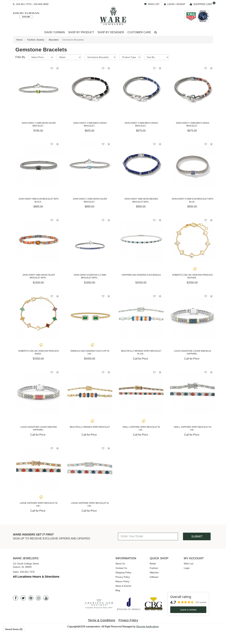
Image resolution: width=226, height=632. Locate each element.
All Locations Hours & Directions (36, 576)
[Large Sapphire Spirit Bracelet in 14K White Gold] (90, 468)
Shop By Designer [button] (110, 32)
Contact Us (121, 568)
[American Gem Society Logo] (99, 603)
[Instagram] (38, 598)
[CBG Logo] (153, 603)
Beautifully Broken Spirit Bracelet (90, 427)
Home (19, 39)
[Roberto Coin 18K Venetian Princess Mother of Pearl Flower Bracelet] (192, 240)
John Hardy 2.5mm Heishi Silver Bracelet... (39, 124)
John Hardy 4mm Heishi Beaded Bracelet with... (141, 200)
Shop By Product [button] (81, 32)
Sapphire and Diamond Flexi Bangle (141, 275)
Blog (117, 590)
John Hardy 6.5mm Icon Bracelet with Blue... (192, 200)
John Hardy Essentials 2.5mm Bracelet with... (90, 276)
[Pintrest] (30, 598)
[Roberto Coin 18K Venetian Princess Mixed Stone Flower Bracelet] (38, 316)
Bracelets (54, 39)
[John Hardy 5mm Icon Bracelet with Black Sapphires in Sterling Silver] (38, 164)
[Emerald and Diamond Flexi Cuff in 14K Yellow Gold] (90, 316)
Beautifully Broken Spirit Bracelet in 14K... (141, 352)
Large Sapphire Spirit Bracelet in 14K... (38, 504)
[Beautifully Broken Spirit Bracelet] (90, 392)
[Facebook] (15, 598)
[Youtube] (46, 598)
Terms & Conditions (101, 620)
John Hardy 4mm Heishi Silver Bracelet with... (38, 276)
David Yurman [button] (54, 32)
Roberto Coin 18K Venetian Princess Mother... (192, 276)
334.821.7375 (27, 572)
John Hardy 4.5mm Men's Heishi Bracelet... (90, 124)
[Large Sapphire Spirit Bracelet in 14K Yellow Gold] (38, 468)
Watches (154, 572)
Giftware (154, 577)
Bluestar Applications (147, 626)
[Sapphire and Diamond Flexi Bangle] (141, 240)
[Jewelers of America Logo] (129, 604)
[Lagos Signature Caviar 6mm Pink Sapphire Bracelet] (38, 392)
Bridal (153, 563)
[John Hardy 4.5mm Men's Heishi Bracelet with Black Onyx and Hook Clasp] (90, 88)
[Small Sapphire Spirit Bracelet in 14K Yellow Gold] (141, 392)
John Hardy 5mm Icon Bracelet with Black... (39, 200)
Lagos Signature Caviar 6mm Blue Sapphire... (192, 352)
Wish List (188, 563)
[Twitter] (23, 598)
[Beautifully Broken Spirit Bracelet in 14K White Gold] (141, 316)
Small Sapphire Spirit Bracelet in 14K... (141, 428)
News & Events (123, 586)
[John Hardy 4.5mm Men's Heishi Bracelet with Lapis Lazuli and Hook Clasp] (141, 88)
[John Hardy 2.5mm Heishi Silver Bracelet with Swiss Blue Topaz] (90, 164)
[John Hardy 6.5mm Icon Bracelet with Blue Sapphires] (192, 164)
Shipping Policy (123, 572)
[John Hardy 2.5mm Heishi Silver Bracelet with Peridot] (38, 88)
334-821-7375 (23, 4)
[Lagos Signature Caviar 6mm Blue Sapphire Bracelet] (192, 316)
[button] (155, 32)
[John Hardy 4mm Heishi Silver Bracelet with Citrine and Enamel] (38, 240)
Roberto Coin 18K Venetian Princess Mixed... (38, 352)
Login (187, 568)
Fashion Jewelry (35, 39)
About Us (120, 563)
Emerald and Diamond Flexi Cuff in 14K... (90, 352)
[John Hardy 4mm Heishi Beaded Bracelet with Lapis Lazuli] (141, 164)
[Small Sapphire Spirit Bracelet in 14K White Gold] (192, 392)
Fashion (154, 568)
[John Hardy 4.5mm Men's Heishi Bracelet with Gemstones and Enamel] (192, 88)
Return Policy (122, 581)
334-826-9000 (41, 4)
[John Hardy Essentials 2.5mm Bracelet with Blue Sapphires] (90, 240)
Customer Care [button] (139, 32)
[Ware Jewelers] (113, 15)
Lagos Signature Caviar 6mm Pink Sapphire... (38, 428)
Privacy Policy (122, 577)
